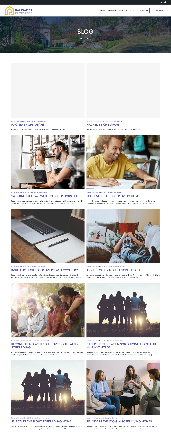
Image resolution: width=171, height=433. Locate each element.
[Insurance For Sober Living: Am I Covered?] (48, 210)
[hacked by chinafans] (48, 90)
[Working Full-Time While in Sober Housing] (48, 136)
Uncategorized (42, 121)
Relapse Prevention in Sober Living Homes (119, 421)
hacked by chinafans (27, 124)
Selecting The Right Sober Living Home (41, 421)
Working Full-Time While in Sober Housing (44, 196)
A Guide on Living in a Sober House (113, 270)
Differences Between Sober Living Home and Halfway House (121, 345)
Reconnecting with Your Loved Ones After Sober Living (44, 345)
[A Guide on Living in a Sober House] (123, 210)
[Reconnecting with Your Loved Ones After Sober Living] (48, 284)
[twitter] (161, 2)
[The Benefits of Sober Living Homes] (123, 136)
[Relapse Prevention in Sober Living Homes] (123, 361)
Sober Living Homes (43, 418)
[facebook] (158, 2)
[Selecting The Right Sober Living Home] (48, 361)
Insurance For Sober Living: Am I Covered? (44, 270)
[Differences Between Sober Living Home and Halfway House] (123, 284)
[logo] (18, 7)
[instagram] (165, 2)
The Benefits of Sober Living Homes (113, 196)
